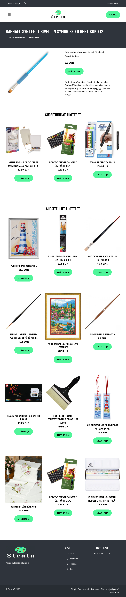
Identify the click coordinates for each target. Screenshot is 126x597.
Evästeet (95, 589)
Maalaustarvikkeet (17, 37)
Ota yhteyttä (83, 589)
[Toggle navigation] (9, 14)
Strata (72, 553)
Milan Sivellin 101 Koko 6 (102, 334)
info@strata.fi (113, 3)
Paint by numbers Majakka (23, 265)
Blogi (72, 569)
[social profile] (25, 3)
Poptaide (74, 558)
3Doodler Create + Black (102, 162)
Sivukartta (114, 592)
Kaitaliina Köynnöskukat (23, 506)
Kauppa (113, 14)
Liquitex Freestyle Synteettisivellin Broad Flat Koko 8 (63, 419)
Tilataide (74, 564)
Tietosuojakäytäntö (110, 589)
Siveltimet (34, 37)
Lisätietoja (74, 71)
